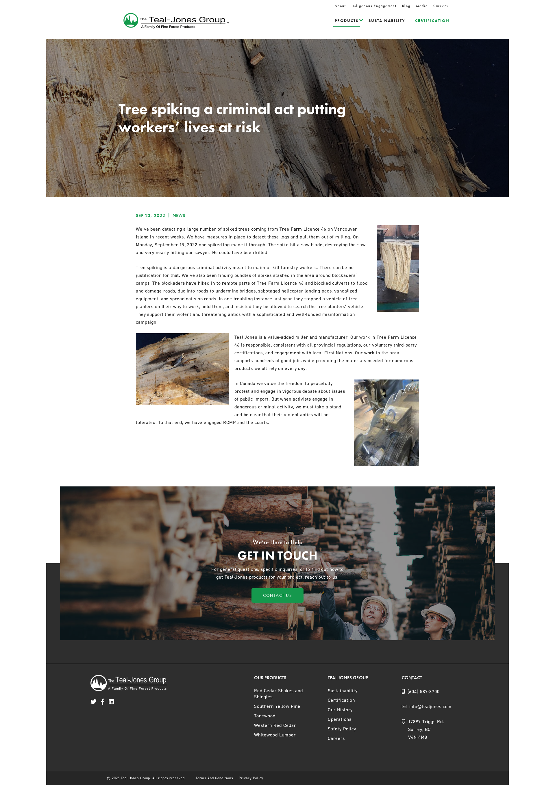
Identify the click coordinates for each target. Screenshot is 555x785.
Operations (340, 719)
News (179, 215)
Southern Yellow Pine (277, 706)
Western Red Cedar (275, 725)
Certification (432, 20)
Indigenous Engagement (374, 5)
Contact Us (277, 595)
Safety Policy (342, 729)
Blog (406, 5)
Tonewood (264, 716)
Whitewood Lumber (275, 735)
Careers (440, 5)
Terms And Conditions (214, 778)
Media (422, 5)
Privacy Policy (251, 778)
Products (346, 20)
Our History (340, 710)
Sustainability (387, 20)
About (340, 5)
